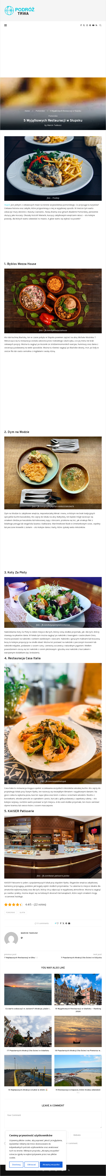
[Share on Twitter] (63, 923)
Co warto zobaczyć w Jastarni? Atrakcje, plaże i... (28, 1009)
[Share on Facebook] (60, 923)
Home (27, 111)
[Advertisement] (53, 50)
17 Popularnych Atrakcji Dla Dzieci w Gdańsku (28, 1051)
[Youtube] (93, 25)
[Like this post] (58, 923)
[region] (36, 1151)
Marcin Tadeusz (54, 125)
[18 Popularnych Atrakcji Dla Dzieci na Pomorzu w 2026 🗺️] (78, 1031)
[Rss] (96, 25)
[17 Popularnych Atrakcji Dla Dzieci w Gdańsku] (28, 1031)
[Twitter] (84, 25)
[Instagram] (87, 25)
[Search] (100, 25)
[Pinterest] (90, 25)
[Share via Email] (69, 923)
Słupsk (7, 205)
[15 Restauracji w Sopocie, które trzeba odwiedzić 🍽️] (78, 1070)
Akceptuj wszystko (51, 1164)
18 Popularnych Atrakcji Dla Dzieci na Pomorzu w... (78, 1051)
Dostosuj (16, 1164)
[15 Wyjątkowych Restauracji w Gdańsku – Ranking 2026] (78, 989)
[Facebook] (81, 25)
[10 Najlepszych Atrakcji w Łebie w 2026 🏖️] (28, 1070)
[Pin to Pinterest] (66, 923)
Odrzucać (31, 1164)
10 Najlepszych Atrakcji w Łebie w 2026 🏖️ (28, 1090)
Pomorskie (40, 111)
